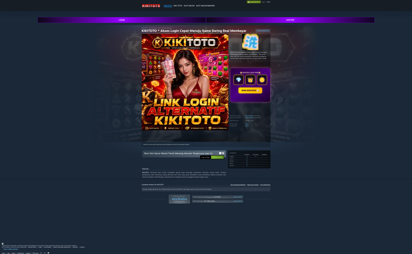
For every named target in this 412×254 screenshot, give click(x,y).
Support (28, 253)
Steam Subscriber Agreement (61, 247)
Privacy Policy (32, 247)
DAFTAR (290, 20)
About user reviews (253, 185)
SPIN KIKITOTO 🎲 (250, 90)
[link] (10, 249)
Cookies (82, 247)
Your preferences (265, 185)
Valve (247, 124)
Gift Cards (35, 253)
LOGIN (122, 20)
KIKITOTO (168, 6)
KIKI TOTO (178, 6)
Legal (40, 247)
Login (263, 2)
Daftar (268, 2)
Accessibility (47, 247)
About (3, 253)
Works (13, 253)
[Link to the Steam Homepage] (151, 7)
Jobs (8, 253)
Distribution (20, 253)
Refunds (75, 247)
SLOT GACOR (189, 6)
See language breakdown (237, 185)
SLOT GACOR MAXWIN (205, 6)
